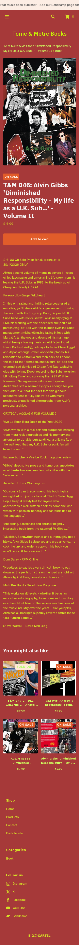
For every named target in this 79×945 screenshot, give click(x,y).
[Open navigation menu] (7, 16)
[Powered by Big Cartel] (39, 936)
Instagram (20, 883)
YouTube (19, 908)
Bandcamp (20, 916)
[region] (39, 5)
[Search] (53, 17)
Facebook (20, 900)
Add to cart (39, 239)
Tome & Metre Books (39, 33)
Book (58, 51)
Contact (11, 825)
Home (10, 809)
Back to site (14, 833)
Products (12, 817)
